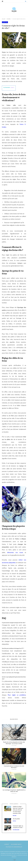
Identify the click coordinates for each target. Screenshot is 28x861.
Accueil (3, 18)
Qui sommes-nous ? (16, 844)
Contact (6, 844)
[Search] (25, 1)
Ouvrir (12, 87)
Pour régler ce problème (17, 695)
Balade (14, 815)
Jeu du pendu (16, 818)
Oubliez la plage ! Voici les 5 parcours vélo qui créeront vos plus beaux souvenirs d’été (18, 810)
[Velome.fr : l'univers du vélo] (14, 10)
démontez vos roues (15, 552)
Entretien (9, 18)
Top (14, 860)
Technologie (16, 829)
